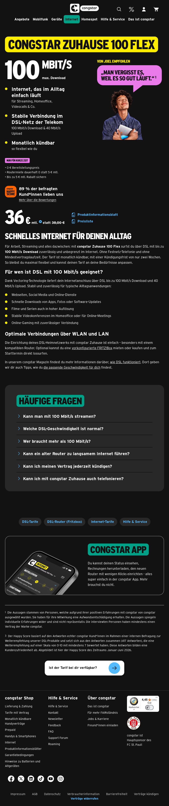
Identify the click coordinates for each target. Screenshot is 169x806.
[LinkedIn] (31, 779)
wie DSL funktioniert (125, 362)
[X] (21, 779)
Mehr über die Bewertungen (37, 200)
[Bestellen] (156, 9)
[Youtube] (50, 779)
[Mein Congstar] (144, 9)
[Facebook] (11, 779)
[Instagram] (60, 779)
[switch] (149, 707)
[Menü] (156, 698)
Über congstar (102, 698)
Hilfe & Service (63, 698)
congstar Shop (19, 698)
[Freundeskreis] (131, 9)
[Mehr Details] (40, 222)
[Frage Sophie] (119, 9)
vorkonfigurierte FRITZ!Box (92, 348)
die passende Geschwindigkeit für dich (71, 367)
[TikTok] (41, 779)
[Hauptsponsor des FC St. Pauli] (133, 723)
